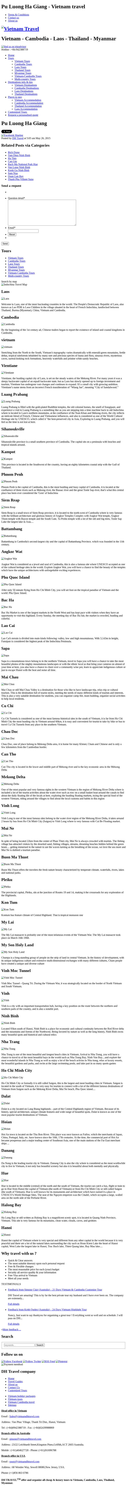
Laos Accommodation (26, 109)
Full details (13, 1304)
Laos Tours (20, 67)
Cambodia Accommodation (29, 103)
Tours (11, 58)
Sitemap (12, 1405)
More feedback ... (12, 1329)
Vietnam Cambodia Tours (21, 272)
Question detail (16, 198)
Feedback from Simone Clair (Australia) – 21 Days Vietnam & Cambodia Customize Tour (55, 1289)
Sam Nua (13, 173)
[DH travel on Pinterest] (61, 1361)
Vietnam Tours (22, 61)
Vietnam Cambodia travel (21, 1402)
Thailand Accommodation (28, 106)
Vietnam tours (15, 1399)
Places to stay (15, 97)
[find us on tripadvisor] (13, 46)
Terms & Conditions (18, 14)
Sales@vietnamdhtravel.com (24, 1416)
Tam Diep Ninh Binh (19, 155)
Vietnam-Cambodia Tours (28, 76)
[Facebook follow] (11, 1361)
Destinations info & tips (20, 82)
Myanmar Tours (23, 73)
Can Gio (12, 161)
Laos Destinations (24, 91)
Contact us (13, 17)
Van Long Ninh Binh (19, 167)
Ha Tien (12, 158)
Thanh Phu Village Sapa (20, 179)
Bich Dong (14, 152)
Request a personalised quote (23, 115)
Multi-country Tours (25, 79)
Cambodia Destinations (27, 88)
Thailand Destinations (26, 94)
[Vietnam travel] (20, 29)
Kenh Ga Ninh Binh (18, 170)
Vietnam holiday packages (21, 1396)
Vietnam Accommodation (28, 100)
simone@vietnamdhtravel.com (25, 1439)
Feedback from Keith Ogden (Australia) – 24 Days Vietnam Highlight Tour (47, 1309)
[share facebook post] (12, 135)
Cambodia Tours (23, 64)
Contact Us (14, 1387)
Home (11, 55)
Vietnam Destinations (26, 85)
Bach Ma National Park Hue (23, 164)
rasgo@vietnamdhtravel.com (24, 1461)
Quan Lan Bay (15, 176)
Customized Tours (17, 112)
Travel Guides (15, 1381)
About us (13, 20)
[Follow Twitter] (32, 1361)
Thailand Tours (22, 70)
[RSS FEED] (48, 1361)
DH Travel (17, 138)
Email (11, 227)
